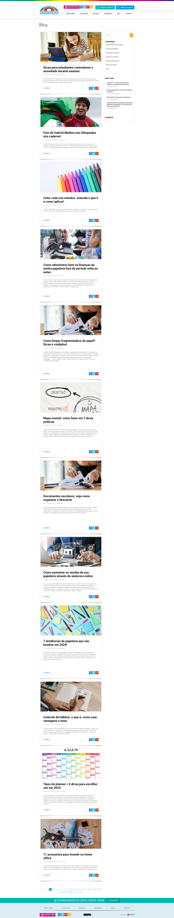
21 (59, 892)
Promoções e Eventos (112, 53)
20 (100, 889)
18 (94, 889)
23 (65, 892)
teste (107, 69)
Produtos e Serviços (112, 57)
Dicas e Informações (112, 49)
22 (62, 892)
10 (71, 889)
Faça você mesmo (111, 65)
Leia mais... (47, 88)
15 (85, 889)
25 (71, 892)
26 (74, 892)
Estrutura (84, 13)
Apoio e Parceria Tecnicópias (114, 45)
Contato (129, 13)
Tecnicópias (49, 10)
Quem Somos (70, 13)
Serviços (96, 13)
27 (77, 892)
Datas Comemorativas (112, 61)
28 (80, 892)
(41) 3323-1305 (73, 7)
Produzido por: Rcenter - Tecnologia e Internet (127, 915)
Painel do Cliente (126, 7)
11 (74, 889)
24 (68, 892)
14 (82, 889)
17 (91, 889)
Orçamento (108, 13)
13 (79, 889)
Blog (119, 13)
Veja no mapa (113, 900)
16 (88, 889)
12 (76, 889)
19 (97, 889)
